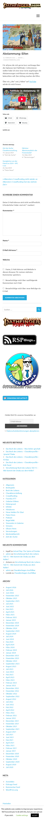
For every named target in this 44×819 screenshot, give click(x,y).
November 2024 (12, 625)
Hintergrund (11, 504)
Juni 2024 (10, 639)
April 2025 (10, 612)
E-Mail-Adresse (10, 250)
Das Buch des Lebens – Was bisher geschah (23, 448)
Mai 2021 (9, 740)
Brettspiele (10, 487)
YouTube (32, 81)
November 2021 (12, 723)
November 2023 (12, 658)
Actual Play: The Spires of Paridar (26, 551)
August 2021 (11, 732)
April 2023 (10, 677)
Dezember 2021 (12, 721)
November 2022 (12, 691)
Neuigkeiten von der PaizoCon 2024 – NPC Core (10, 163)
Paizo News (10, 515)
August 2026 (11, 587)
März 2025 (10, 614)
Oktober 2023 (11, 661)
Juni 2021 (10, 737)
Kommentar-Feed (13, 787)
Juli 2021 (9, 734)
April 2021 (10, 742)
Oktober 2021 (11, 726)
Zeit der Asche (11, 536)
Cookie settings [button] (22, 815)
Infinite (9, 507)
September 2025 (12, 601)
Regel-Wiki (10, 520)
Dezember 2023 (12, 655)
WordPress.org (12, 790)
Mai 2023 (9, 674)
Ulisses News (11, 528)
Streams (9, 526)
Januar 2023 (11, 685)
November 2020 (12, 756)
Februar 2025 (11, 617)
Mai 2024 (9, 642)
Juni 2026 (10, 593)
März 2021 (10, 745)
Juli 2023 (9, 669)
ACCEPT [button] (34, 815)
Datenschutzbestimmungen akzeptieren (23, 431)
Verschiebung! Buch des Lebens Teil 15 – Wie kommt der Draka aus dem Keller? (21, 556)
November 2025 (12, 595)
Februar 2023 (11, 682)
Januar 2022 (11, 718)
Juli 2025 (9, 603)
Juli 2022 (9, 702)
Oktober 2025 (11, 598)
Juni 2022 (10, 704)
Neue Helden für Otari (15, 512)
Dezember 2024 (12, 623)
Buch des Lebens (12, 490)
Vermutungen (11, 531)
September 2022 (12, 696)
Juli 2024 (9, 636)
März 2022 (10, 712)
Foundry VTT (11, 498)
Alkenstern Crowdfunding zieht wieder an (20, 179)
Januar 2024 (11, 653)
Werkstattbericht (13, 534)
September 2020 (12, 762)
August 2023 (11, 666)
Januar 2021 (11, 751)
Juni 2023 (10, 672)
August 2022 (11, 699)
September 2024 (12, 631)
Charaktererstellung (11, 60)
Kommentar (8, 210)
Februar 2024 (11, 650)
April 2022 (10, 710)
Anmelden (10, 781)
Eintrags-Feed (11, 784)
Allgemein (10, 485)
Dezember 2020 (12, 753)
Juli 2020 (9, 767)
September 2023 (12, 663)
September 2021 (12, 729)
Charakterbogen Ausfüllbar (24, 570)
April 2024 (10, 644)
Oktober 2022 (11, 693)
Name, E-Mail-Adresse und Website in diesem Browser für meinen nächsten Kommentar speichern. (19, 272)
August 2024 (11, 633)
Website (6, 259)
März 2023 (10, 680)
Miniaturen (10, 509)
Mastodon (7, 803)
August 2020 (11, 764)
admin (20, 58)
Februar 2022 (11, 715)
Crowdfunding (11, 496)
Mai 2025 (9, 609)
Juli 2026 (9, 590)
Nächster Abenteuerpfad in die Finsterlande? (29, 150)
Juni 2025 (10, 606)
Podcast (9, 517)
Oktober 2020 (11, 759)
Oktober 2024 (11, 628)
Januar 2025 (11, 620)
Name (6, 240)
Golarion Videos (12, 501)
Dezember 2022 (12, 688)
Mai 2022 (9, 707)
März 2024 (10, 647)
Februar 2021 (11, 748)
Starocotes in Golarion (15, 523)
